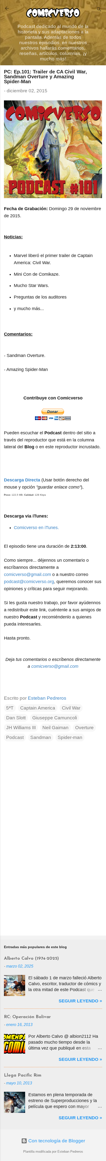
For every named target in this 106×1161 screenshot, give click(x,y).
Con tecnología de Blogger (56, 1140)
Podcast (15, 737)
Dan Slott (16, 717)
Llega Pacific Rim (22, 1075)
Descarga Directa (22, 480)
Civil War (71, 707)
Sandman (40, 737)
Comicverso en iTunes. (36, 527)
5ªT (10, 707)
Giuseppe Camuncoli (54, 717)
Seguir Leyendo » (80, 1000)
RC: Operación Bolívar (27, 1017)
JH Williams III (21, 727)
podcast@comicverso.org (29, 581)
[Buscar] (99, 9)
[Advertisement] (53, 893)
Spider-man (70, 737)
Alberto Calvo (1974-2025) (31, 958)
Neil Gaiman (55, 727)
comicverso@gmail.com (27, 574)
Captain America (37, 707)
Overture (84, 727)
